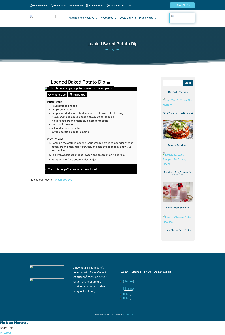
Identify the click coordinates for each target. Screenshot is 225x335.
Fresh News (146, 18)
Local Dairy (126, 18)
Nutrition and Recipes (81, 18)
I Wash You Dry (62, 179)
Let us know (76, 169)
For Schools (95, 5)
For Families (40, 5)
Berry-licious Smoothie (177, 207)
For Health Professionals (68, 5)
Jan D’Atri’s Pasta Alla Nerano (178, 112)
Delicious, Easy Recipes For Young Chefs (178, 173)
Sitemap (136, 272)
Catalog (183, 5)
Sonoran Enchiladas (178, 145)
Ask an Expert (117, 5)
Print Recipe (58, 94)
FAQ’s (147, 272)
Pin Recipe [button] (78, 94)
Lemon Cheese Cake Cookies (177, 230)
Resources (107, 18)
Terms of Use (128, 314)
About (124, 272)
